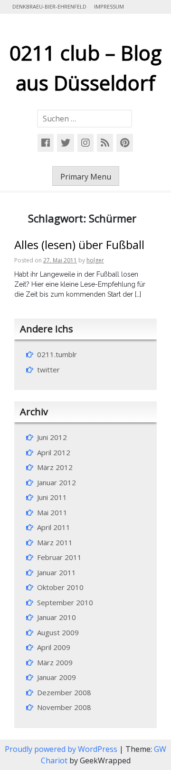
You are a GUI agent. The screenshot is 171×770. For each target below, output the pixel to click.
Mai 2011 (52, 512)
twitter (48, 369)
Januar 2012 (56, 482)
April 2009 (53, 647)
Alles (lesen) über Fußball (79, 244)
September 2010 (65, 602)
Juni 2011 (52, 497)
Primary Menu (85, 176)
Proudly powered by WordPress (62, 749)
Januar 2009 (56, 677)
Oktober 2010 (60, 587)
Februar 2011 (59, 557)
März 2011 (55, 542)
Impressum (109, 6)
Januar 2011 (56, 572)
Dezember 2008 (64, 692)
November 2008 (64, 707)
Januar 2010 (56, 617)
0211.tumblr (57, 354)
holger (95, 260)
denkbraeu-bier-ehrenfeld (49, 6)
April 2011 (53, 527)
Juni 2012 (52, 437)
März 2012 (55, 467)
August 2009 (58, 632)
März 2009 (55, 662)
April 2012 (53, 452)
